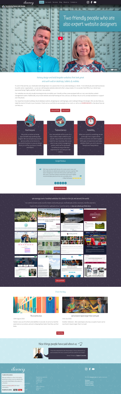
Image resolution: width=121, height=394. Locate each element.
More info (71, 227)
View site (25, 229)
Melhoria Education (72, 257)
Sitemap (87, 380)
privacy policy (11, 385)
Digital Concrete (81, 355)
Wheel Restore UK (95, 257)
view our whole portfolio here (81, 206)
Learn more (95, 251)
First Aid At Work (25, 257)
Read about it (25, 250)
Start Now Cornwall (26, 234)
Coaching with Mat (72, 234)
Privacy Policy (89, 383)
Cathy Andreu (26, 211)
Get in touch (65, 110)
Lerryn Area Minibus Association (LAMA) (49, 212)
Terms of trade (89, 385)
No (20, 390)
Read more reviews (60, 188)
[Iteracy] (29, 3)
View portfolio (55, 110)
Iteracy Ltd (93, 377)
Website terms (89, 382)
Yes (15, 390)
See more (48, 229)
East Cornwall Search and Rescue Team (95, 236)
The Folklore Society (49, 234)
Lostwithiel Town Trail (49, 257)
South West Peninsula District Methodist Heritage (95, 212)
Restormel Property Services (72, 211)
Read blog (60, 333)
